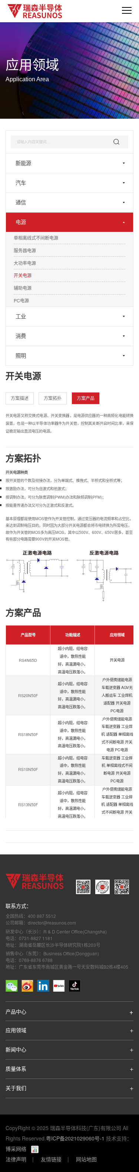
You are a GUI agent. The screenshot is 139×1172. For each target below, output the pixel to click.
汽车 (21, 183)
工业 (21, 316)
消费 (21, 336)
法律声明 (16, 1159)
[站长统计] (32, 1148)
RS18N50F (28, 734)
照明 (21, 356)
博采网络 (16, 1148)
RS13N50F (28, 804)
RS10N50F (28, 769)
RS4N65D (28, 660)
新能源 (23, 163)
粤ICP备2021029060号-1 (75, 1138)
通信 (21, 203)
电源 (21, 222)
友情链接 (51, 1159)
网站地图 (86, 1159)
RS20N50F (28, 695)
